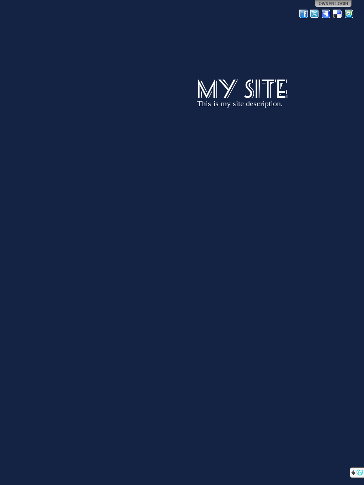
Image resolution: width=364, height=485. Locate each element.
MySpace (326, 14)
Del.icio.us (338, 14)
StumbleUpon (349, 14)
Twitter (315, 14)
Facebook (304, 14)
